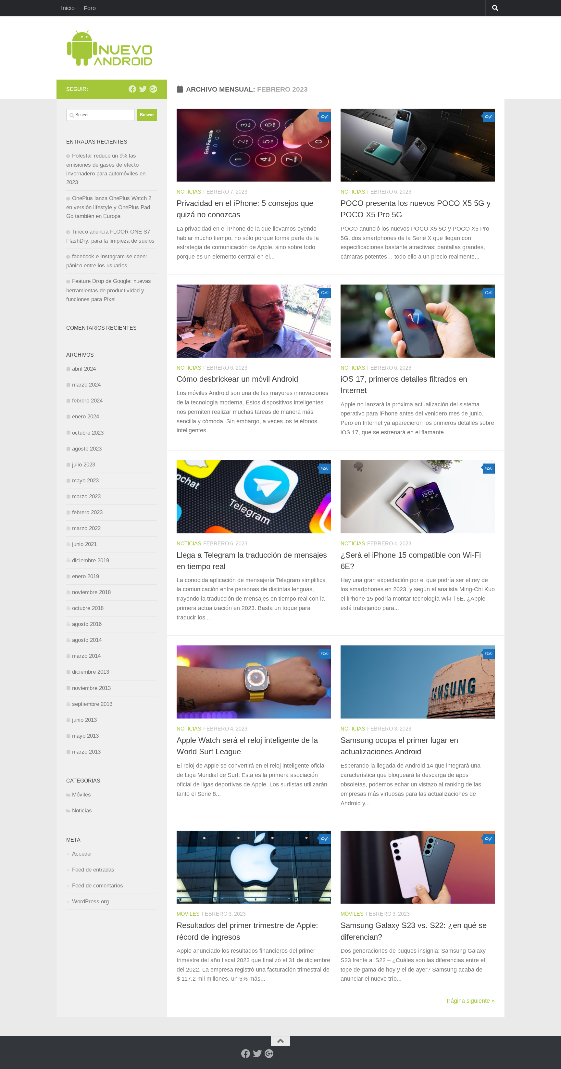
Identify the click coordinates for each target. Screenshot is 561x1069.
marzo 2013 (86, 752)
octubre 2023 (88, 433)
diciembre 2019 (90, 560)
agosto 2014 (87, 640)
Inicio (68, 8)
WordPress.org (90, 901)
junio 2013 (84, 720)
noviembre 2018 (91, 592)
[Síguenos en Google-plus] (153, 89)
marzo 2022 (86, 528)
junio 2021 (84, 544)
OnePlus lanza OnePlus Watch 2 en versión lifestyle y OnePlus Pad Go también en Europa (108, 207)
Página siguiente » (471, 1001)
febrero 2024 (87, 401)
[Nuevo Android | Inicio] (109, 48)
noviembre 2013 (91, 688)
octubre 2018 (88, 608)
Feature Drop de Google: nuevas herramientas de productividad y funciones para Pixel (108, 290)
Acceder (82, 854)
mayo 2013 (85, 736)
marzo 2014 (86, 656)
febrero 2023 (87, 512)
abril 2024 (84, 369)
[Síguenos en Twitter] (143, 89)
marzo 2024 (86, 385)
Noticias (189, 192)
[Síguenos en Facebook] (132, 89)
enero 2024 (85, 417)
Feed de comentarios (97, 886)
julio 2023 (83, 465)
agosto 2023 (87, 449)
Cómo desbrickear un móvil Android (237, 379)
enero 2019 (85, 576)
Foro (90, 8)
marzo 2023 (86, 496)
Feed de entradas (93, 870)
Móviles (188, 914)
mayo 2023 (85, 480)
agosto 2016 (87, 624)
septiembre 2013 (92, 704)
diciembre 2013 (90, 672)
